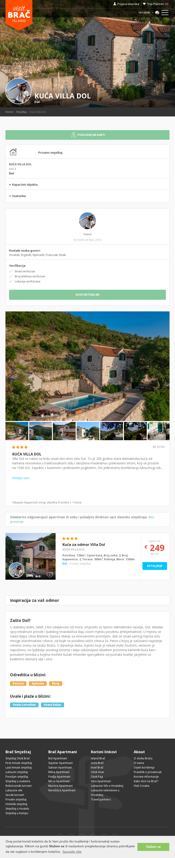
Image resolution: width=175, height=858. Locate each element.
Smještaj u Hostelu (17, 809)
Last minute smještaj (18, 767)
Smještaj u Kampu (16, 813)
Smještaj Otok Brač (17, 758)
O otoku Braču (143, 758)
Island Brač (98, 758)
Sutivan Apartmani (60, 767)
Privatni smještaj (15, 799)
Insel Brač (97, 767)
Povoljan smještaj (16, 777)
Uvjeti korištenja (144, 767)
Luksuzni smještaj (16, 772)
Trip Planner (157, 4)
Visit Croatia (141, 786)
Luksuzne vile (13, 790)
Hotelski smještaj (16, 804)
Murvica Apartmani (60, 786)
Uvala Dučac (52, 705)
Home (9, 111)
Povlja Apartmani (59, 777)
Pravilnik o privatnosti (148, 772)
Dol (37, 102)
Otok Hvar (97, 772)
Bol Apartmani (57, 758)
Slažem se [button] (153, 846)
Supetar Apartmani (60, 763)
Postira (18, 683)
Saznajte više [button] (72, 851)
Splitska (38, 683)
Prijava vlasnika (128, 4)
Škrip (55, 683)
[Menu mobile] (165, 13)
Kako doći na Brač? (146, 781)
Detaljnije (154, 566)
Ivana (88, 234)
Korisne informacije (146, 777)
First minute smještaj (18, 763)
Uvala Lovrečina (24, 705)
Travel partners (101, 799)
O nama (139, 763)
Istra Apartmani (101, 781)
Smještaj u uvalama (17, 781)
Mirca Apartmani (59, 781)
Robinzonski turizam (18, 786)
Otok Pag (97, 777)
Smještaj (21, 111)
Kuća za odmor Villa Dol (83, 544)
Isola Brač (97, 763)
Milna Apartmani (58, 772)
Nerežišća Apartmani (61, 790)
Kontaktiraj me (88, 295)
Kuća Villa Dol (73, 549)
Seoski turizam (14, 795)
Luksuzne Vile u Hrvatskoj (107, 786)
